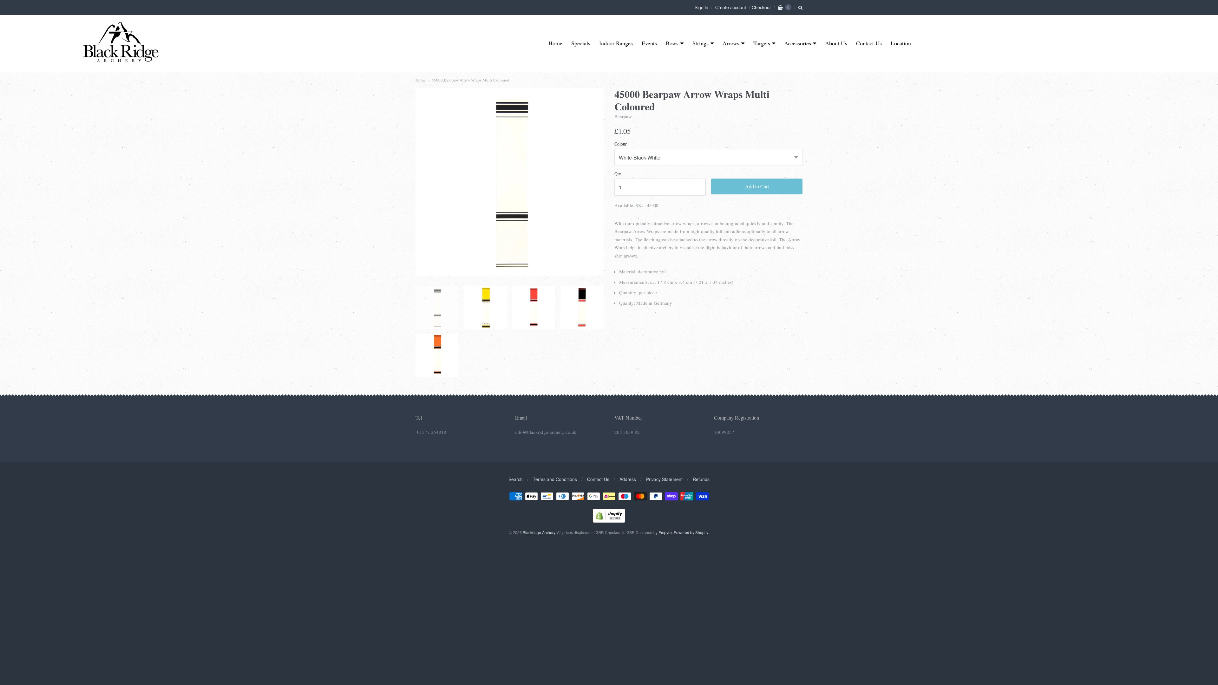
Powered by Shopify (691, 532)
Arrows (731, 43)
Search (515, 479)
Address (627, 479)
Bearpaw (623, 116)
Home (555, 43)
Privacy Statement (664, 479)
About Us (836, 43)
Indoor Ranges (616, 43)
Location (901, 43)
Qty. (618, 174)
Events (649, 43)
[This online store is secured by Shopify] (609, 520)
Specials (580, 43)
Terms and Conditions (555, 479)
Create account (730, 7)
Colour (620, 144)
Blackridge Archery (539, 532)
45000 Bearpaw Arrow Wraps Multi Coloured (470, 80)
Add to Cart (757, 186)
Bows (672, 43)
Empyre (665, 532)
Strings (700, 43)
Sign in (701, 7)
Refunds (701, 479)
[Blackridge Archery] (120, 60)
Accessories (797, 43)
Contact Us (869, 43)
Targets (761, 43)
